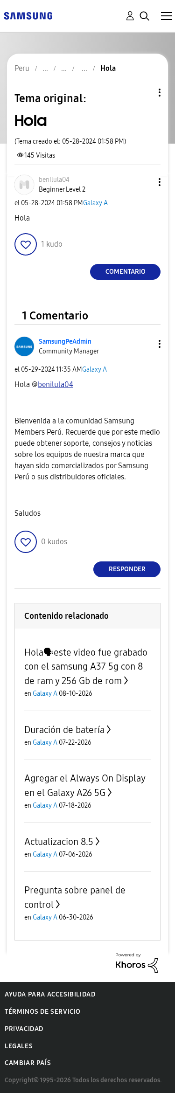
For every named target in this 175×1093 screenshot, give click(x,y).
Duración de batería (64, 729)
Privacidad (24, 1029)
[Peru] (28, 15)
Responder (127, 569)
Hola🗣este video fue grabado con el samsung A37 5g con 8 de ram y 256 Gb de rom (85, 666)
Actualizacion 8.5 (58, 841)
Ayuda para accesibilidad (50, 994)
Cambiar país (28, 1063)
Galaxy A (95, 203)
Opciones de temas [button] (144, 92)
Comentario (125, 272)
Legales (19, 1046)
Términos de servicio (43, 1012)
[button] (144, 182)
